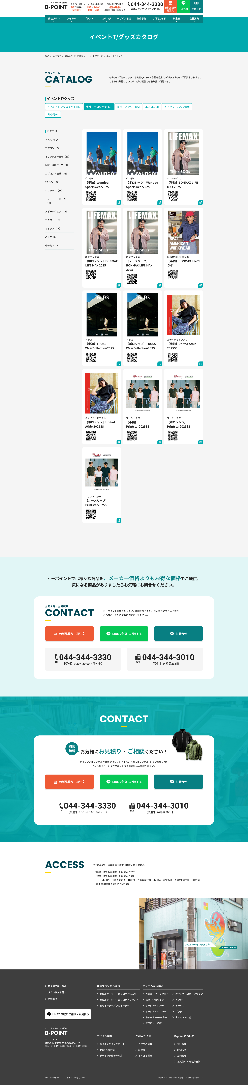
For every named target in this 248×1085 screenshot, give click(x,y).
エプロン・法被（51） (56, 173)
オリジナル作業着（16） (58, 156)
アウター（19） (53, 220)
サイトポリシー (52, 1077)
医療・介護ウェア (155, 999)
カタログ (57, 56)
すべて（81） (52, 139)
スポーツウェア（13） (56, 211)
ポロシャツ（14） (54, 190)
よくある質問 (145, 1055)
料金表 (141, 1050)
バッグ (178, 1011)
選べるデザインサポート (112, 1044)
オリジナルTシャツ (155, 1005)
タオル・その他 (183, 1017)
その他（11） (52, 245)
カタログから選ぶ (57, 986)
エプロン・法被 (154, 1023)
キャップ (180, 1005)
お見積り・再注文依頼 (188, 1061)
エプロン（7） (52, 148)
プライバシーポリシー (75, 1077)
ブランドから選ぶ (57, 992)
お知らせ (181, 1050)
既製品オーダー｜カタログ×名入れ (118, 993)
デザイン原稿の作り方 (111, 1055)
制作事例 (52, 998)
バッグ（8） (51, 237)
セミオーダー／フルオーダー (114, 1005)
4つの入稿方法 (107, 1050)
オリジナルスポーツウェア (189, 993)
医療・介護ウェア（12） (58, 165)
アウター (180, 999)
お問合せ (181, 1055)
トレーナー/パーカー (156, 1017)
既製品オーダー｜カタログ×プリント (119, 999)
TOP (47, 56)
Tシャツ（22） (53, 182)
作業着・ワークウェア (157, 993)
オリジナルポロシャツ (157, 1011)
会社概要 (181, 1044)
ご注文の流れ (145, 1044)
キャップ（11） (53, 228)
